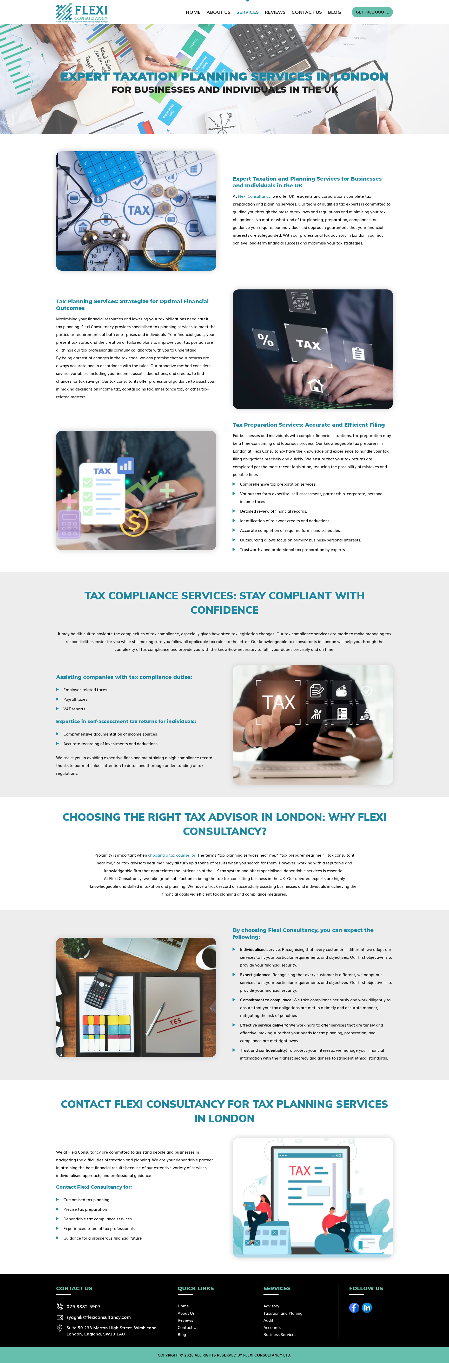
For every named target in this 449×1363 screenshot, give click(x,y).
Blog (334, 11)
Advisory (271, 1305)
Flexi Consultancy (254, 196)
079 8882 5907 (84, 1306)
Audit (268, 1320)
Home (193, 11)
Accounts (272, 1327)
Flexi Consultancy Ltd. (267, 1355)
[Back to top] (435, 1355)
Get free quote (372, 12)
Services (247, 11)
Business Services (279, 1334)
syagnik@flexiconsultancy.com (99, 1317)
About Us (218, 11)
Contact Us (307, 11)
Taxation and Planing (282, 1313)
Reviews (275, 11)
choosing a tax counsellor (171, 855)
